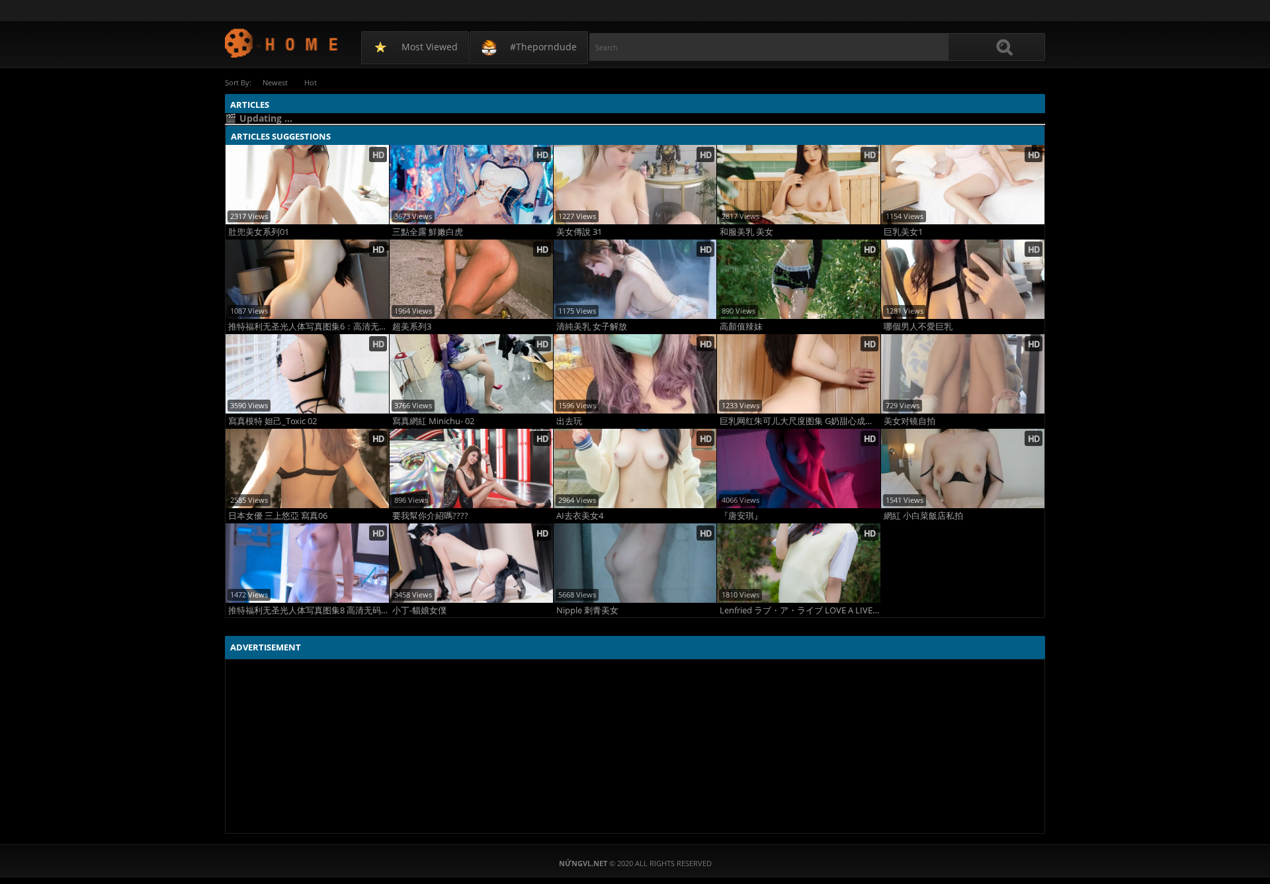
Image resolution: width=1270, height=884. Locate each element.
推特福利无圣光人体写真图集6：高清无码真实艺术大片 (308, 326)
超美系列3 (411, 326)
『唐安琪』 (741, 515)
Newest (275, 82)
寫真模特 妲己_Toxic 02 (272, 421)
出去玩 (569, 421)
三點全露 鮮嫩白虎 (427, 232)
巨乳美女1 (903, 232)
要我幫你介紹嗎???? (430, 515)
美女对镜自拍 (909, 421)
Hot (310, 82)
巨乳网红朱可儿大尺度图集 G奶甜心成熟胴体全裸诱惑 (800, 421)
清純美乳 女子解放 (591, 326)
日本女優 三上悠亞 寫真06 (277, 515)
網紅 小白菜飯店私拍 (923, 515)
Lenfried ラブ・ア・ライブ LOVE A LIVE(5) (800, 610)
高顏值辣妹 (741, 326)
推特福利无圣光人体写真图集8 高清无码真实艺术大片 (308, 610)
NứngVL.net (282, 43)
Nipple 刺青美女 (587, 610)
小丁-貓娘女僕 (419, 610)
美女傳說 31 (579, 232)
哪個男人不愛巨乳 (918, 326)
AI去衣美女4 (579, 515)
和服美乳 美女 (746, 232)
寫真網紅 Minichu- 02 (433, 421)
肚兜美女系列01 (258, 232)
